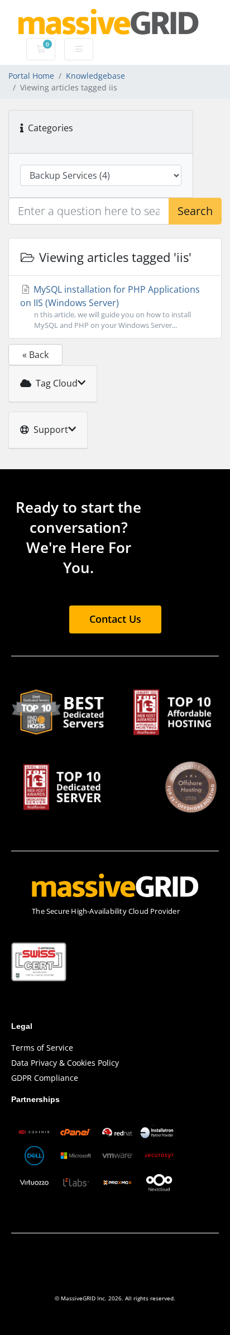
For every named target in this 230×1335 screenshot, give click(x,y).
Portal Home (31, 75)
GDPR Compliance (44, 1077)
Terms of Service (42, 1047)
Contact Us (115, 619)
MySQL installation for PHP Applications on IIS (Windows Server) (110, 306)
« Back (35, 355)
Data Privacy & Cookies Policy (65, 1062)
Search (195, 210)
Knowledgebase (95, 75)
